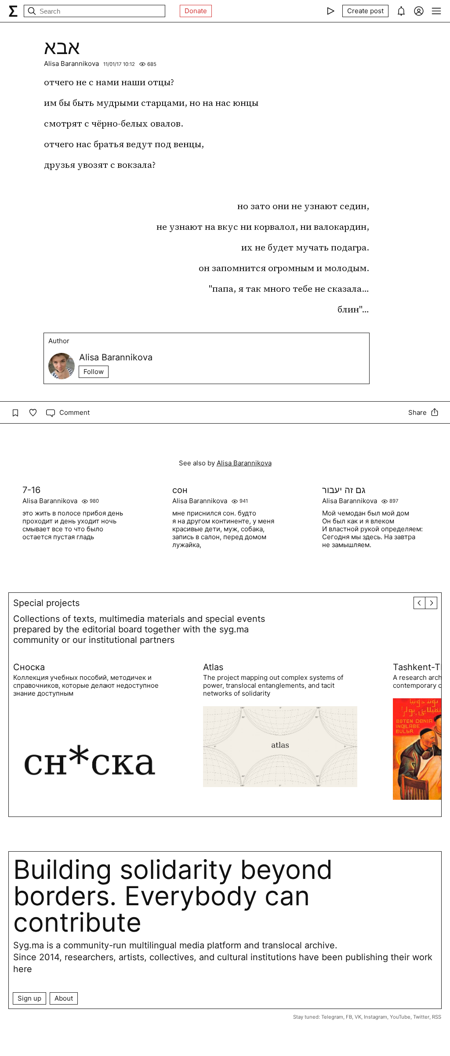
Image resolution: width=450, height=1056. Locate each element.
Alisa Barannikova (71, 63)
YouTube (400, 1017)
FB (349, 1017)
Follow (93, 371)
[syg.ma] (13, 11)
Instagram (375, 1017)
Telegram (332, 1017)
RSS (436, 1017)
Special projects (46, 603)
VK (358, 1017)
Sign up (29, 998)
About (63, 998)
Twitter (421, 1017)
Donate (196, 11)
